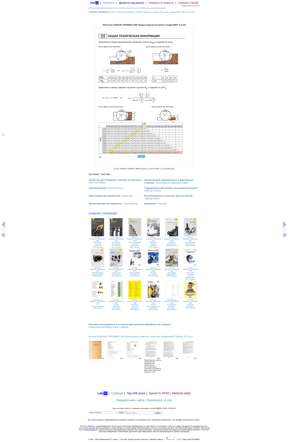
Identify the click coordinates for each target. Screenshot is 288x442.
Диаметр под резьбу (131, 2)
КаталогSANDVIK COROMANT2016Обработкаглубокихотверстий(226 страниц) (153, 242)
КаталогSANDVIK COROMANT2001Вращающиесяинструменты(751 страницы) (134, 272)
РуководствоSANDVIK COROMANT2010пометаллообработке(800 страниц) (97, 304)
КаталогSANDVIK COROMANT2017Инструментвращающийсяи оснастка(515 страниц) (116, 242)
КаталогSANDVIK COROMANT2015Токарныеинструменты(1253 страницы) (171, 241)
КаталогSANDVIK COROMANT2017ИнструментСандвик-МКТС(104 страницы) (171, 272)
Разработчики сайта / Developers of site (144, 400)
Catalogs (117, 393)
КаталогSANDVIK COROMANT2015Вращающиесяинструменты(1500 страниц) (190, 241)
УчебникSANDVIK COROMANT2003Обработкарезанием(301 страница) (190, 304)
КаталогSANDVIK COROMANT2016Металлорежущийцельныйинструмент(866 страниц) (134, 242)
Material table (181, 393)
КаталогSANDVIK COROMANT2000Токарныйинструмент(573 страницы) (153, 272)
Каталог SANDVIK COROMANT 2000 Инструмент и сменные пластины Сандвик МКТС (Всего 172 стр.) (152, 12)
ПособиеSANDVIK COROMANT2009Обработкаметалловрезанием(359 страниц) (134, 304)
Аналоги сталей (188, 2)
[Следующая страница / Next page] (284, 224)
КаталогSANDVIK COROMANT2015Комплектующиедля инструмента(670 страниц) (97, 272)
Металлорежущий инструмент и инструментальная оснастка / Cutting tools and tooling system (127, 8)
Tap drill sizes (136, 393)
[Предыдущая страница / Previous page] (3, 224)
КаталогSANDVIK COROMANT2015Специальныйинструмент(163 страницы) (116, 272)
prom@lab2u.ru (92, 430)
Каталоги (108, 2)
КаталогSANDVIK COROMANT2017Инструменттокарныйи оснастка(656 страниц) (97, 242)
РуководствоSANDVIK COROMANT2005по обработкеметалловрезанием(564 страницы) (171, 304)
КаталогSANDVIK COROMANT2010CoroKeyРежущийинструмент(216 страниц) (116, 304)
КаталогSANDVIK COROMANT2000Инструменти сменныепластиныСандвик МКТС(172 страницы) (190, 273)
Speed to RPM (159, 393)
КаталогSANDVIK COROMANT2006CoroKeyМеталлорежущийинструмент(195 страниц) (153, 304)
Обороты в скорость (161, 2)
